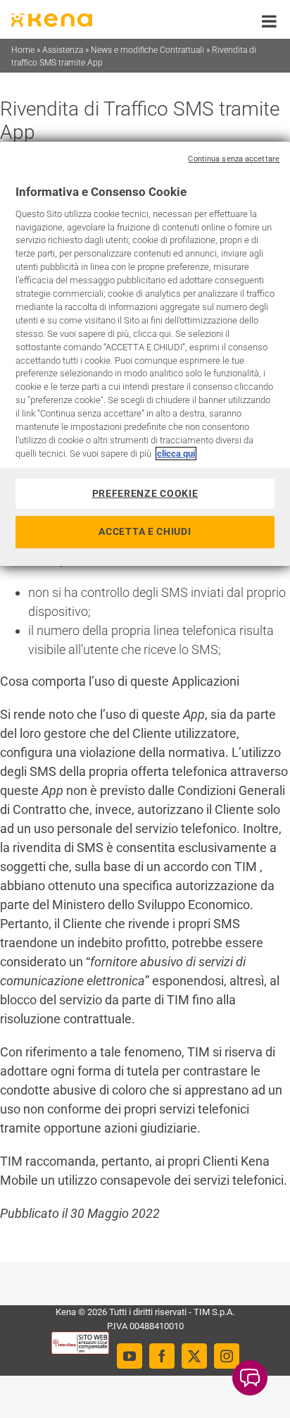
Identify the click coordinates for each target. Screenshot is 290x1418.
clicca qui (176, 453)
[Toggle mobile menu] (270, 21)
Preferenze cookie (145, 493)
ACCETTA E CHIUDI (145, 531)
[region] (145, 354)
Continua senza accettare (233, 159)
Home (22, 50)
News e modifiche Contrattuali (147, 50)
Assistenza (62, 50)
